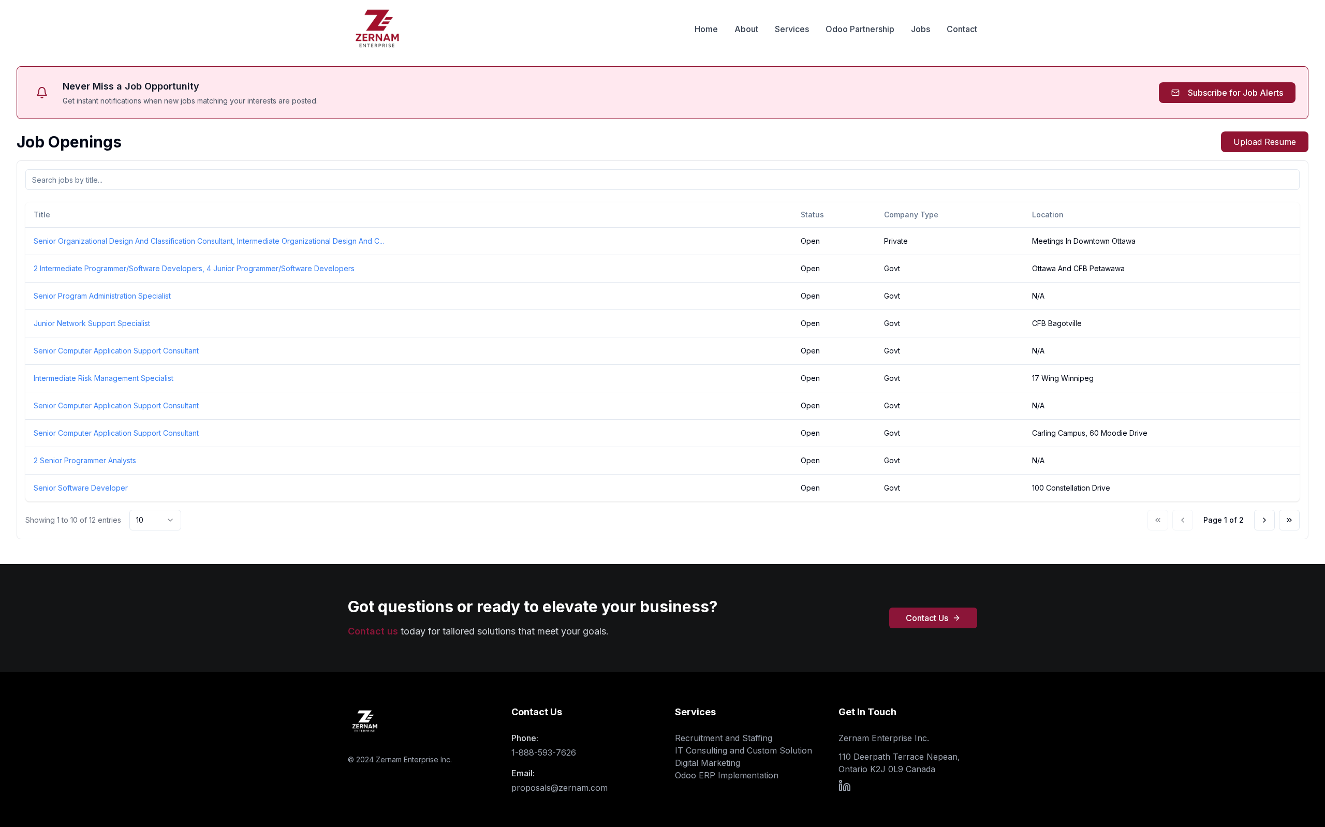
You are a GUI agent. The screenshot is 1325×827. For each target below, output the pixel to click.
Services (792, 29)
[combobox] (155, 520)
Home (706, 29)
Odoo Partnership (860, 29)
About (746, 29)
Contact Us (927, 618)
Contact (962, 29)
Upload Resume (1264, 142)
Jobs (920, 29)
